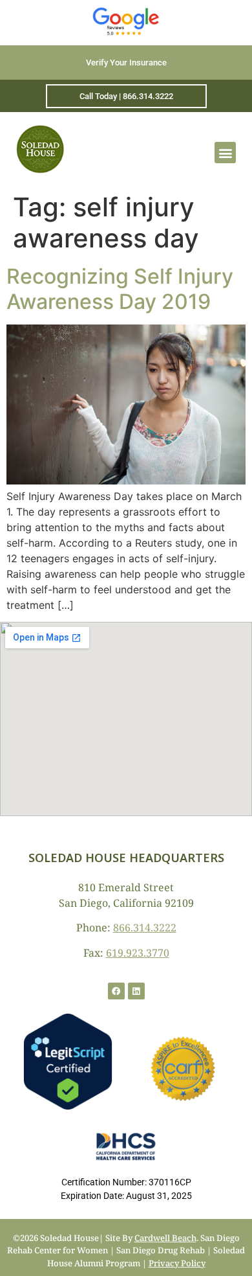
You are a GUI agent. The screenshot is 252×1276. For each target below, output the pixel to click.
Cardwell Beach (165, 1238)
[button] (225, 152)
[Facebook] (116, 991)
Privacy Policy (177, 1263)
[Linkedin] (136, 991)
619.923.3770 (137, 953)
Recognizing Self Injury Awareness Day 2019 (119, 288)
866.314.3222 (144, 927)
